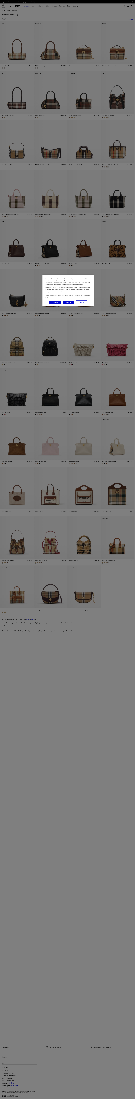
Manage (81, 302)
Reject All (68, 302)
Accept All (55, 302)
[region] (68, 290)
